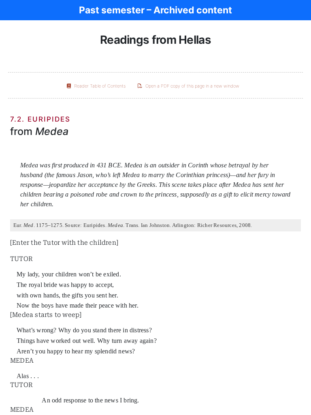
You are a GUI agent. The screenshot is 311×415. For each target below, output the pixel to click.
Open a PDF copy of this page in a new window (192, 86)
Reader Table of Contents (100, 86)
